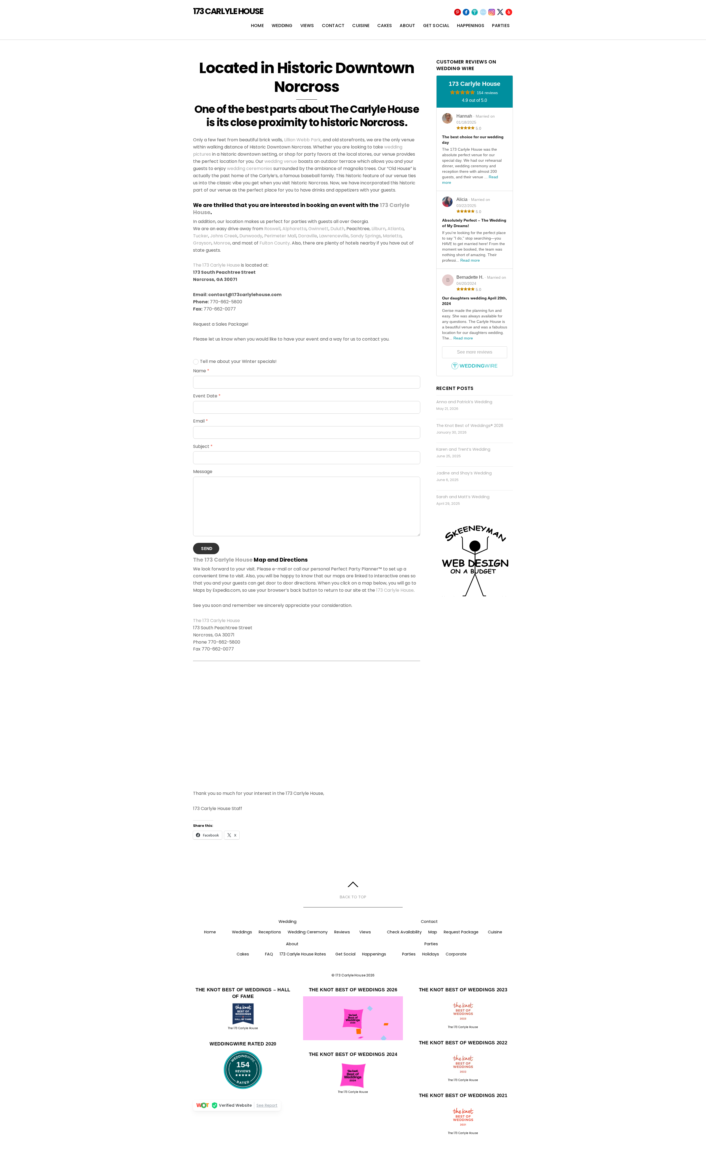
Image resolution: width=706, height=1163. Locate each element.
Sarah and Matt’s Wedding (463, 497)
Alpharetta (294, 228)
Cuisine (361, 25)
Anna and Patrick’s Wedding (464, 402)
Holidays (430, 954)
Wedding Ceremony (308, 932)
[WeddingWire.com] (474, 368)
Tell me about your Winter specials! (238, 361)
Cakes (384, 25)
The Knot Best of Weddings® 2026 (469, 425)
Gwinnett (318, 228)
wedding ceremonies (249, 168)
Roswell (272, 228)
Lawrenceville (334, 236)
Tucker (200, 236)
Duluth (337, 228)
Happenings (470, 25)
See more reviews (474, 352)
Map (432, 932)
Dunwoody (250, 236)
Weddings (242, 932)
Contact (333, 25)
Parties (501, 25)
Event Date (207, 396)
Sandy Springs (366, 236)
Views (307, 25)
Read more (470, 260)
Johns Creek (223, 236)
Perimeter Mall (280, 236)
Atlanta (395, 228)
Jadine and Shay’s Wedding (464, 473)
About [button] (292, 944)
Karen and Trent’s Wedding (463, 449)
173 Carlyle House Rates (303, 954)
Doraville (307, 236)
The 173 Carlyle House (216, 265)
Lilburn (378, 228)
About (407, 25)
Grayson (202, 243)
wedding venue (280, 161)
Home (257, 25)
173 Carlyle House (395, 590)
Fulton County (275, 243)
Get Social (436, 25)
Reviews (342, 932)
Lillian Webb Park (302, 140)
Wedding (282, 25)
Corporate (456, 954)
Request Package (461, 932)
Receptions (270, 932)
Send (206, 548)
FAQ (269, 954)
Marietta (392, 236)
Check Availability (404, 932)
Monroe (221, 243)
